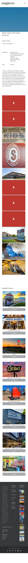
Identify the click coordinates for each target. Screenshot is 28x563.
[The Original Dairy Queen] (21, 497)
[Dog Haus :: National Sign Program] (21, 523)
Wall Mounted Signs (15, 59)
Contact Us (13, 498)
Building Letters (14, 52)
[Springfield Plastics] (21, 538)
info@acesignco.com (7, 526)
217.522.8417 (5, 530)
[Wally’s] (21, 502)
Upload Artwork (13, 503)
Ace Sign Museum (14, 490)
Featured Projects (14, 486)
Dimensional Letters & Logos (17, 53)
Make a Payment (14, 507)
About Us (14, 494)
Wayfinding (13, 60)
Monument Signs (14, 58)
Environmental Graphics (16, 55)
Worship (12, 64)
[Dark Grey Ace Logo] (8, 2)
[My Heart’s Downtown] (21, 513)
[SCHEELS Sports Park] (21, 492)
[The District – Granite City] (21, 507)
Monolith (12, 56)
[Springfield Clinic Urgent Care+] (21, 533)
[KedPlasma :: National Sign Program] (21, 518)
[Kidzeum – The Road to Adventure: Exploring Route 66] (21, 528)
